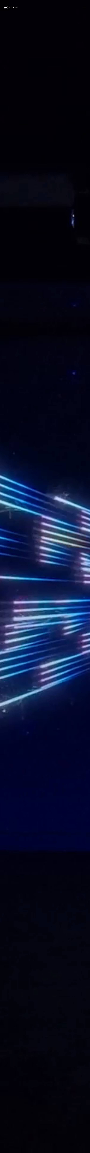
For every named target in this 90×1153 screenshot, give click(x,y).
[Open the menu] (84, 7)
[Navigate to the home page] (11, 7)
